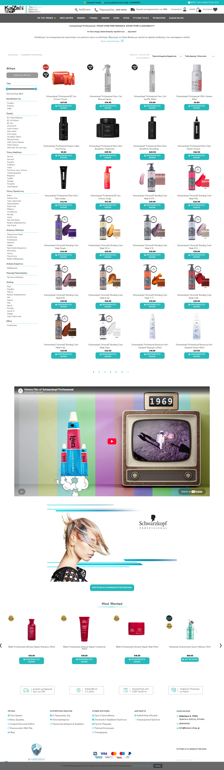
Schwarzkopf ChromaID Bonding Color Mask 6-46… (61, 346)
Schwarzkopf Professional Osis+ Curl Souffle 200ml (150, 98)
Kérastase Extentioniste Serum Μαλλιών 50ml (137, 647)
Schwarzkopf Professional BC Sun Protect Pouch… (61, 98)
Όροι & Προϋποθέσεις (104, 716)
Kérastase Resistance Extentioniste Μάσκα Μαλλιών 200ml (189, 648)
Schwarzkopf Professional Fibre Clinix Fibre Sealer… (61, 197)
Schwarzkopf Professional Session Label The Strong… (61, 147)
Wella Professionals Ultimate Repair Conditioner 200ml (31, 648)
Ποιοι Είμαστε (15, 716)
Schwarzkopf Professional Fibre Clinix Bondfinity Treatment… (105, 147)
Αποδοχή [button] (158, 766)
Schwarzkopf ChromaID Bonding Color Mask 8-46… (105, 296)
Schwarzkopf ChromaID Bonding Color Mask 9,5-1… (194, 247)
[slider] (7, 89)
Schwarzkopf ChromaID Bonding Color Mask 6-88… (194, 296)
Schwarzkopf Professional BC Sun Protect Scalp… (106, 197)
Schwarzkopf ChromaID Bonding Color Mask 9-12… (150, 247)
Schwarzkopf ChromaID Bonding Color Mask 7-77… (150, 296)
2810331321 (184, 724)
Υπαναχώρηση (100, 732)
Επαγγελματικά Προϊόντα (148, 720)
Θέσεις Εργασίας (16, 720)
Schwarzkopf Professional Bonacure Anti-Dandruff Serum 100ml (194, 346)
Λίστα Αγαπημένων (60, 720)
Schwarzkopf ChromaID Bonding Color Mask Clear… (105, 346)
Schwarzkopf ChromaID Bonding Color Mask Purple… (61, 247)
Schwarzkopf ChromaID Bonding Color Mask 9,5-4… (105, 247)
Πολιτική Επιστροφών (104, 728)
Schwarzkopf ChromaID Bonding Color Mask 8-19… (61, 296)
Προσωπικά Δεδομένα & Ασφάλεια (68, 724)
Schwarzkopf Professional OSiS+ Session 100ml (194, 98)
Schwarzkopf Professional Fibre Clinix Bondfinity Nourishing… (150, 147)
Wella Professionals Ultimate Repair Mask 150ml (84, 647)
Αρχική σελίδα (13, 55)
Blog (13, 732)
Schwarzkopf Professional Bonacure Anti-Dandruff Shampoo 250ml (150, 346)
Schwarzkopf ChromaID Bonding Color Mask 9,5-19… (150, 197)
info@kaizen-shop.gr (189, 728)
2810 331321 (121, 10)
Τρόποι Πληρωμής (103, 724)
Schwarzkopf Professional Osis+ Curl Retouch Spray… (106, 98)
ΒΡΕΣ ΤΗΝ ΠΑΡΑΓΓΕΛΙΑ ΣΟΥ (204, 3)
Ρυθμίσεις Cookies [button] (142, 766)
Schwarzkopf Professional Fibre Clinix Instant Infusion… (194, 147)
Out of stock (138, 659)
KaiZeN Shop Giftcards (146, 716)
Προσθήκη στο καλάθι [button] (65, 107)
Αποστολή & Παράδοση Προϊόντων (111, 720)
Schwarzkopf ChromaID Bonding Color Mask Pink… (194, 197)
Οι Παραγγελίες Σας (61, 716)
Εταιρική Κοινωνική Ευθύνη (22, 724)
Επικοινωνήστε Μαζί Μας (21, 728)
